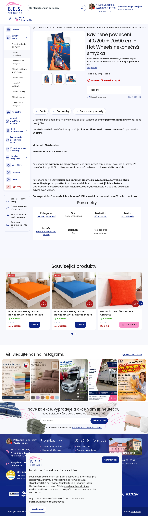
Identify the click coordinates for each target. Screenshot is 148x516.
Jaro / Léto (17, 165)
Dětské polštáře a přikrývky (19, 70)
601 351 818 (108, 5)
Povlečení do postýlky (18, 62)
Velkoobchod (83, 446)
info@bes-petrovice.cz (24, 462)
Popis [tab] (43, 111)
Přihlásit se (99, 420)
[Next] (140, 303)
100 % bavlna (100, 216)
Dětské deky (17, 77)
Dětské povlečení (16, 54)
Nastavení (38, 509)
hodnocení (24, 478)
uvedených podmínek (76, 486)
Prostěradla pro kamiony (18, 149)
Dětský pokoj (15, 37)
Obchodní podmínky (52, 446)
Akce (14, 179)
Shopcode (136, 511)
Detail (34, 324)
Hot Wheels (128, 216)
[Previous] (7, 303)
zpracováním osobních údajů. (87, 427)
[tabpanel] (28, 301)
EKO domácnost (17, 130)
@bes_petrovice (132, 354)
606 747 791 (109, 8)
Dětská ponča (18, 97)
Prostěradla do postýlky (19, 45)
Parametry (63, 111)
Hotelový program (15, 157)
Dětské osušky (18, 91)
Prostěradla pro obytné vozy (16, 140)
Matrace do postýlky (17, 104)
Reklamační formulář (52, 450)
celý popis (92, 67)
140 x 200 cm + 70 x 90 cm (46, 233)
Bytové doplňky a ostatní (15, 121)
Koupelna (17, 112)
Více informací (116, 467)
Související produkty (91, 111)
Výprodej (16, 186)
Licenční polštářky (16, 84)
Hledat (82, 8)
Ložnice (15, 29)
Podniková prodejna (130, 6)
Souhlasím (110, 459)
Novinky (16, 172)
